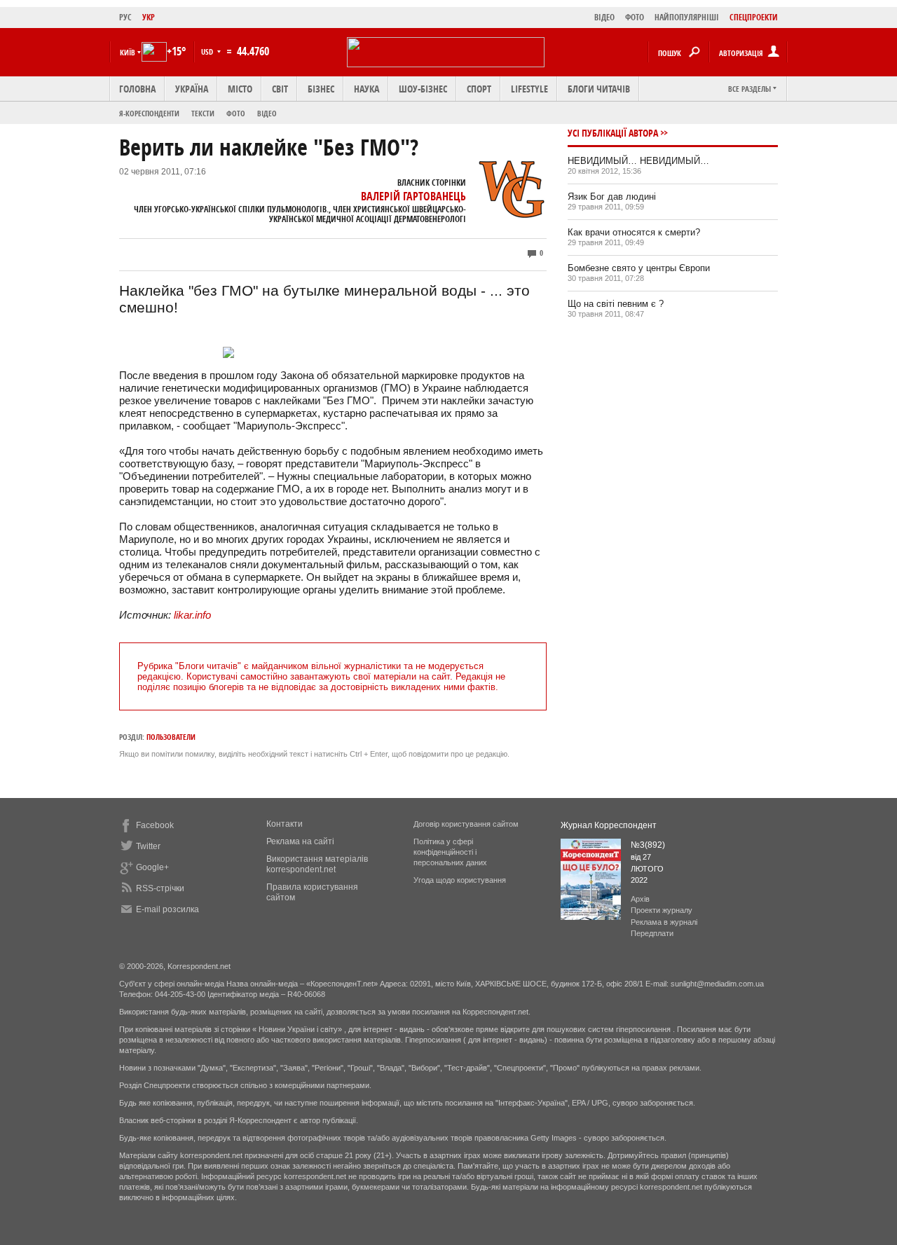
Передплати (652, 933)
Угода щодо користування (459, 880)
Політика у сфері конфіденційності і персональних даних (450, 852)
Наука (366, 88)
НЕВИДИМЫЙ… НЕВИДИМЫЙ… (638, 161)
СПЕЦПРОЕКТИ (754, 17)
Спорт (479, 88)
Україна (191, 88)
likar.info (192, 615)
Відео (267, 113)
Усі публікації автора (613, 132)
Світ (280, 88)
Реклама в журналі (664, 922)
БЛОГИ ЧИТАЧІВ (599, 88)
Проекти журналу (661, 910)
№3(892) (648, 845)
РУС (125, 17)
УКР (148, 17)
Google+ (152, 867)
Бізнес (321, 88)
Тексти (202, 113)
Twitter (148, 846)
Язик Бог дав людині (612, 196)
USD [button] (208, 51)
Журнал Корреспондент (609, 825)
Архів (640, 899)
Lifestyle (529, 88)
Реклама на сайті (300, 841)
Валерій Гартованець (413, 196)
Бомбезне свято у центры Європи (639, 268)
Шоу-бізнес (423, 88)
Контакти (284, 824)
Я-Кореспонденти (149, 113)
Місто (240, 88)
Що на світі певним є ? (616, 303)
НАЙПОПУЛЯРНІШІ (687, 17)
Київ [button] (127, 52)
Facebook (155, 825)
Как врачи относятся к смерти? (634, 232)
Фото (235, 113)
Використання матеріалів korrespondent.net (317, 864)
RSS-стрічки (160, 888)
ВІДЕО (604, 17)
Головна (137, 88)
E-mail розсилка (167, 909)
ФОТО (634, 17)
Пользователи (171, 736)
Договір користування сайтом (466, 824)
